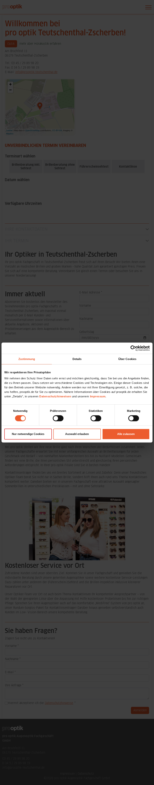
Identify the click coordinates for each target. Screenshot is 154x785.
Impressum (98, 396)
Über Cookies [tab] (127, 359)
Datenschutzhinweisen (55, 396)
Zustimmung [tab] (26, 359)
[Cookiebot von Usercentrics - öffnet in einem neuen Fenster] (133, 348)
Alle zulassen (126, 434)
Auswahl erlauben (77, 434)
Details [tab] (77, 359)
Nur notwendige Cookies (28, 434)
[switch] (58, 418)
